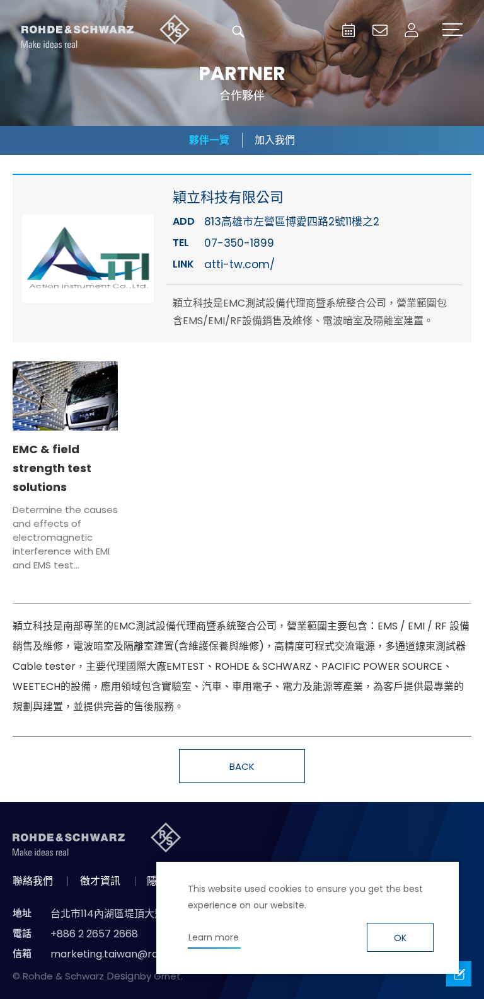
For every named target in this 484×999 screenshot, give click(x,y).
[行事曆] (348, 30)
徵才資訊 (100, 881)
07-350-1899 (239, 243)
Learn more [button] (213, 937)
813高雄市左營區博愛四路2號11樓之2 (291, 221)
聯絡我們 (33, 881)
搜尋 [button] (238, 31)
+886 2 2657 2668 (94, 934)
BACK (242, 766)
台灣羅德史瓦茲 (106, 31)
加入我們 (275, 140)
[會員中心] (411, 30)
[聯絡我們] (380, 30)
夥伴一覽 (209, 140)
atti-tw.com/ (239, 264)
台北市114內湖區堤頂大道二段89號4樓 (137, 913)
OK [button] (400, 938)
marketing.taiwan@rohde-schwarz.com (149, 954)
